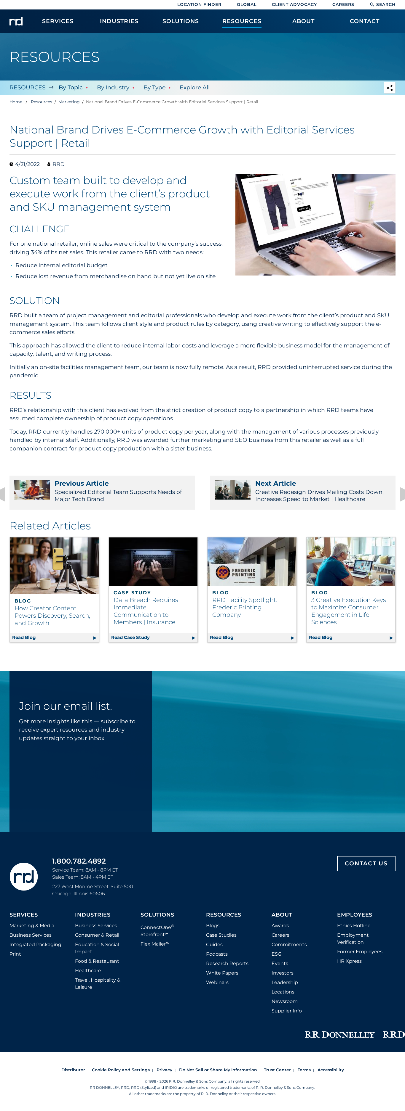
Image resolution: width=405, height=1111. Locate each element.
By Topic (71, 87)
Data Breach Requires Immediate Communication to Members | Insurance (146, 611)
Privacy (164, 1070)
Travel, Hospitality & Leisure (97, 983)
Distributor (73, 1070)
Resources (27, 87)
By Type (154, 87)
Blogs (212, 925)
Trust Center (277, 1070)
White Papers (222, 973)
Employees (354, 915)
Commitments (289, 944)
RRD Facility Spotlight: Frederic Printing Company (244, 607)
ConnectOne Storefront (157, 930)
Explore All (195, 87)
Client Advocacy (294, 4)
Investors (283, 973)
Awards (280, 925)
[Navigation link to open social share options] (389, 88)
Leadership (285, 982)
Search (386, 4)
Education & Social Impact (97, 948)
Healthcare (88, 970)
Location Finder (199, 4)
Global (246, 4)
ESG (276, 954)
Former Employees (359, 951)
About (282, 915)
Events (280, 963)
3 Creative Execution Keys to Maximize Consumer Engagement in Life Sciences (348, 611)
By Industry (113, 87)
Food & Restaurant (97, 961)
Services (23, 915)
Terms (304, 1070)
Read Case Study (154, 637)
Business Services (30, 935)
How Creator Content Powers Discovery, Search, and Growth (52, 616)
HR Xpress (349, 961)
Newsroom (285, 1001)
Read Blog (55, 637)
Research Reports (227, 963)
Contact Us (366, 863)
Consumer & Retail (97, 935)
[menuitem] (58, 24)
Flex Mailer (155, 944)
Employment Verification (353, 938)
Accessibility (331, 1070)
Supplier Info (287, 1011)
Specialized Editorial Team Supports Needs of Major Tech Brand (118, 491)
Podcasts (217, 954)
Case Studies (221, 935)
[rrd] (16, 21)
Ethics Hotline (354, 925)
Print (15, 954)
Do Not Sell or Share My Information (218, 1070)
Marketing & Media (31, 925)
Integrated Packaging (35, 944)
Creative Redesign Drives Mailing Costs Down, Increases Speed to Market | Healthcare (319, 491)
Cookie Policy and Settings (121, 1070)
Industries (92, 915)
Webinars (217, 982)
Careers (343, 4)
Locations (283, 992)
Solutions (157, 915)
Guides (214, 944)
